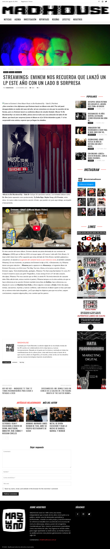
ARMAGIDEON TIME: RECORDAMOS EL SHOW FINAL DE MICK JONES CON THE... (97, 129)
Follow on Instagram (86, 184)
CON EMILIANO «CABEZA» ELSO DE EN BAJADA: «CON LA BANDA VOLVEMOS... (97, 155)
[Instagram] (102, 1)
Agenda (18, 19)
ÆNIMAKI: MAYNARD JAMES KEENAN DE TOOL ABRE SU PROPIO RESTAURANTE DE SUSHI (36, 427)
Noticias (7, 19)
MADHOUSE (9, 88)
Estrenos (18, 69)
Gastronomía (30, 421)
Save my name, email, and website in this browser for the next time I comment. (31, 489)
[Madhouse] (55, 10)
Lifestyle (66, 19)
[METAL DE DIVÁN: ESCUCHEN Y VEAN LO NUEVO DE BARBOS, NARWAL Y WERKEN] (60, 414)
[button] (82, 192)
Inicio (4, 69)
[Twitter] (106, 1)
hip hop (22, 362)
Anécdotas (92, 134)
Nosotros (77, 19)
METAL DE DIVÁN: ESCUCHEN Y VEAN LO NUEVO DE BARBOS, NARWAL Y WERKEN (58, 427)
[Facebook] (99, 1)
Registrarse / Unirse (26, 1)
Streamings (18, 72)
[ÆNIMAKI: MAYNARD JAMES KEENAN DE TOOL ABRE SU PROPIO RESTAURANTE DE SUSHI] (36, 414)
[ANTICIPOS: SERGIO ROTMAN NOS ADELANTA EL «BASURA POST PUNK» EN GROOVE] (80, 104)
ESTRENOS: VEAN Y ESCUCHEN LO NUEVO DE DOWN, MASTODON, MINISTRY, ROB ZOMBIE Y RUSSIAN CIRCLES (12, 428)
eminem (14, 362)
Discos (90, 123)
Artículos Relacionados (29, 402)
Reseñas (55, 19)
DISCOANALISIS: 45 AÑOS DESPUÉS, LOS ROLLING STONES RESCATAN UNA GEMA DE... (97, 117)
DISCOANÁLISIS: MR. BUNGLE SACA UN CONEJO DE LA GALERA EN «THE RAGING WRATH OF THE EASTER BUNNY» (55, 390)
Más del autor (50, 402)
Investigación (30, 19)
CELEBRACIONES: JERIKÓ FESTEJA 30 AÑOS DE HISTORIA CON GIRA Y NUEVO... (95, 143)
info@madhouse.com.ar (47, 540)
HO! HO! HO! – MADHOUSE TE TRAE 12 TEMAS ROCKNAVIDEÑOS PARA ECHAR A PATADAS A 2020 (17, 390)
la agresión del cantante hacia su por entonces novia (38, 260)
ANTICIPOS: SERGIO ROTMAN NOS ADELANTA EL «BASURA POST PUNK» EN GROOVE (97, 104)
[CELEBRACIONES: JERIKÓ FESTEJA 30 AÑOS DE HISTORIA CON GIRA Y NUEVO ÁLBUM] (80, 142)
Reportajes (44, 19)
